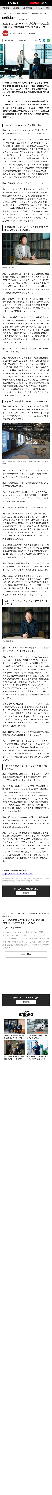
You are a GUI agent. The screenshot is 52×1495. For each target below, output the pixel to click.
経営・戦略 (21, 913)
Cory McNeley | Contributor (12, 928)
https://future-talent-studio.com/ (17, 873)
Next (50, 1041)
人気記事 (15, 8)
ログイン (44, 3)
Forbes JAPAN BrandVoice (18, 13)
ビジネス (12, 913)
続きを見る (26, 954)
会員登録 (34, 3)
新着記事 (5, 8)
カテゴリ (39, 8)
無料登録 (26, 893)
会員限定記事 (27, 8)
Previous (2, 1041)
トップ (4, 13)
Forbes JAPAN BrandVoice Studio (22, 33)
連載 (47, 8)
